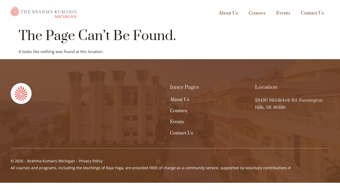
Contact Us (312, 13)
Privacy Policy (91, 160)
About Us (228, 13)
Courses (257, 13)
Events (283, 13)
